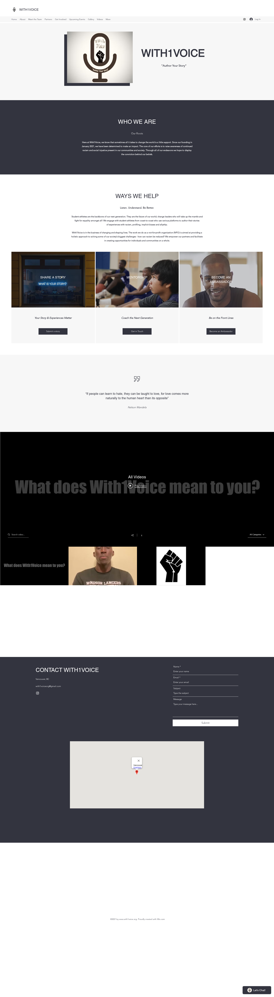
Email (176, 677)
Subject (176, 688)
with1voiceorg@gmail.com (48, 686)
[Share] (134, 535)
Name (176, 667)
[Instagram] (244, 19)
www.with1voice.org (128, 919)
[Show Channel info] (140, 535)
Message (177, 699)
